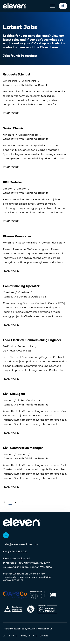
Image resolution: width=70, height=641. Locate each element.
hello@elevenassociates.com (20, 544)
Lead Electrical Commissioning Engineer (32, 340)
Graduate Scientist (16, 74)
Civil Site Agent (14, 394)
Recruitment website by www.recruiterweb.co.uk (27, 629)
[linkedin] (6, 535)
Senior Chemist (14, 128)
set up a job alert (49, 43)
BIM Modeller (12, 182)
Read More (11, 113)
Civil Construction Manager (23, 448)
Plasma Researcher (17, 236)
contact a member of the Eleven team (30, 47)
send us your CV (23, 43)
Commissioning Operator (21, 286)
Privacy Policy (27, 636)
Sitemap (44, 636)
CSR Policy (8, 636)
